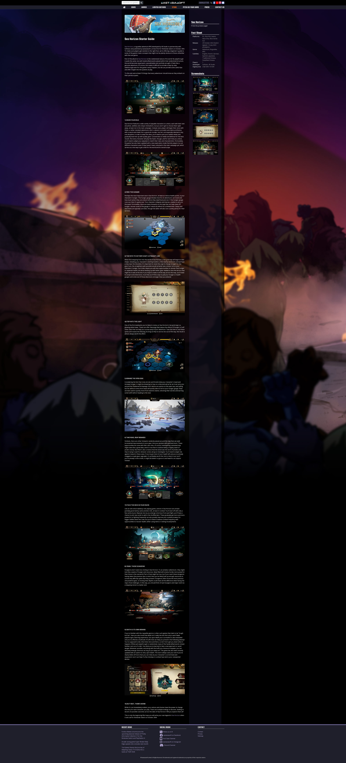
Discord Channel (169, 745)
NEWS (133, 7)
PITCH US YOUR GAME (191, 7)
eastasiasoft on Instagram (172, 742)
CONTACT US (219, 7)
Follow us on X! (167, 732)
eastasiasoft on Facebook (172, 735)
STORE (174, 7)
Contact (200, 732)
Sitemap (200, 736)
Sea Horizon (129, 47)
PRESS (207, 7)
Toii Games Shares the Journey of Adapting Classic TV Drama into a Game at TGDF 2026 (133, 750)
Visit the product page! (199, 26)
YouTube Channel (169, 739)
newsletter (204, 3)
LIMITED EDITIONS (159, 7)
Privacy (200, 734)
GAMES (144, 7)
